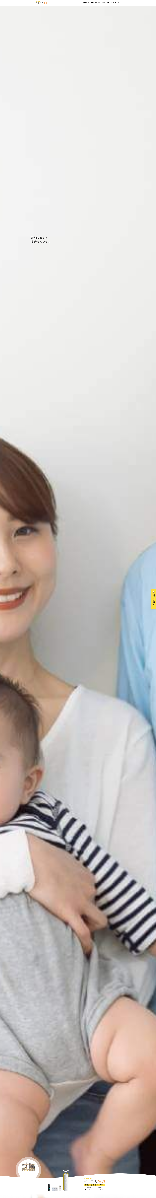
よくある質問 (105, 2)
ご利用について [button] (95, 2)
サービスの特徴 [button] (84, 2)
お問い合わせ (115, 2)
